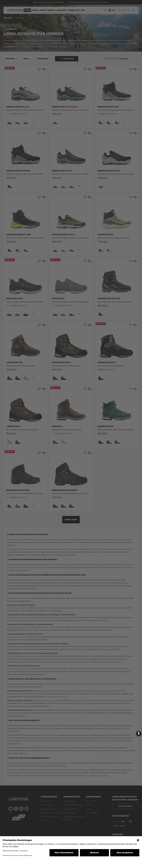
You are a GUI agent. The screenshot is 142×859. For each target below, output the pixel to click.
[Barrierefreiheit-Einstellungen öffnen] (138, 733)
